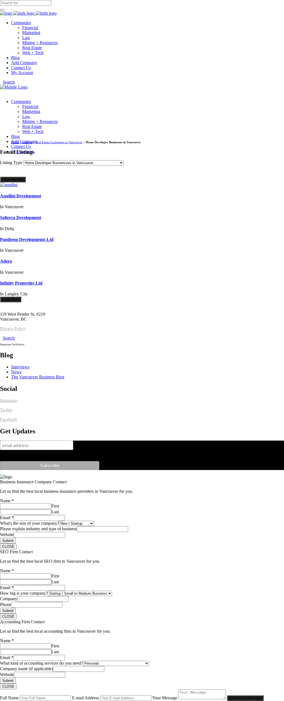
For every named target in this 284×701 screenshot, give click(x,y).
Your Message (164, 697)
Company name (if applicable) (26, 668)
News (16, 372)
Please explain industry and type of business (38, 528)
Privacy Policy (13, 328)
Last (55, 511)
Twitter (6, 410)
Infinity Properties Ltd (21, 283)
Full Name (9, 697)
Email (7, 517)
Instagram (8, 400)
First (55, 506)
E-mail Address (85, 697)
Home (15, 142)
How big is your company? (24, 593)
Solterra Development (20, 217)
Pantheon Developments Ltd (27, 239)
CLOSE (8, 546)
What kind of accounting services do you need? (41, 663)
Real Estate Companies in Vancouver (59, 142)
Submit (8, 541)
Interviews (20, 367)
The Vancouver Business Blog (37, 377)
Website (7, 534)
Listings (27, 142)
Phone (5, 604)
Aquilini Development (20, 196)
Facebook (8, 419)
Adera (6, 261)
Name (7, 500)
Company (8, 598)
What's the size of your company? (29, 523)
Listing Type (11, 162)
